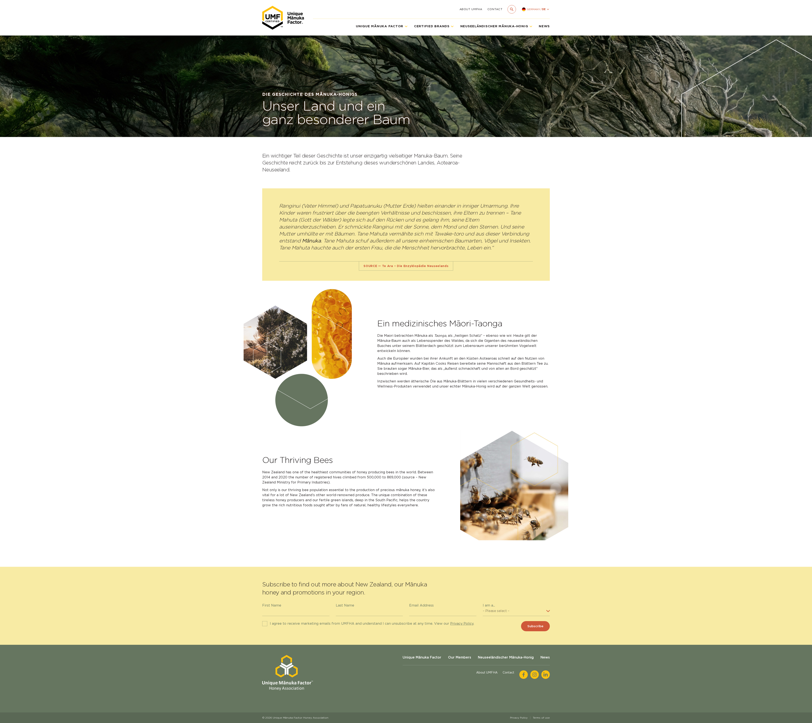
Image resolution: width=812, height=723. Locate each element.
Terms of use (541, 717)
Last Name (345, 605)
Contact (495, 9)
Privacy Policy (461, 624)
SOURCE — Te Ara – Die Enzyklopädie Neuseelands (405, 266)
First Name (271, 605)
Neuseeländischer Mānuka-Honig (506, 657)
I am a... (489, 605)
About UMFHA (470, 9)
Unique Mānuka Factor (422, 657)
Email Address (421, 605)
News (544, 26)
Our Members (459, 657)
